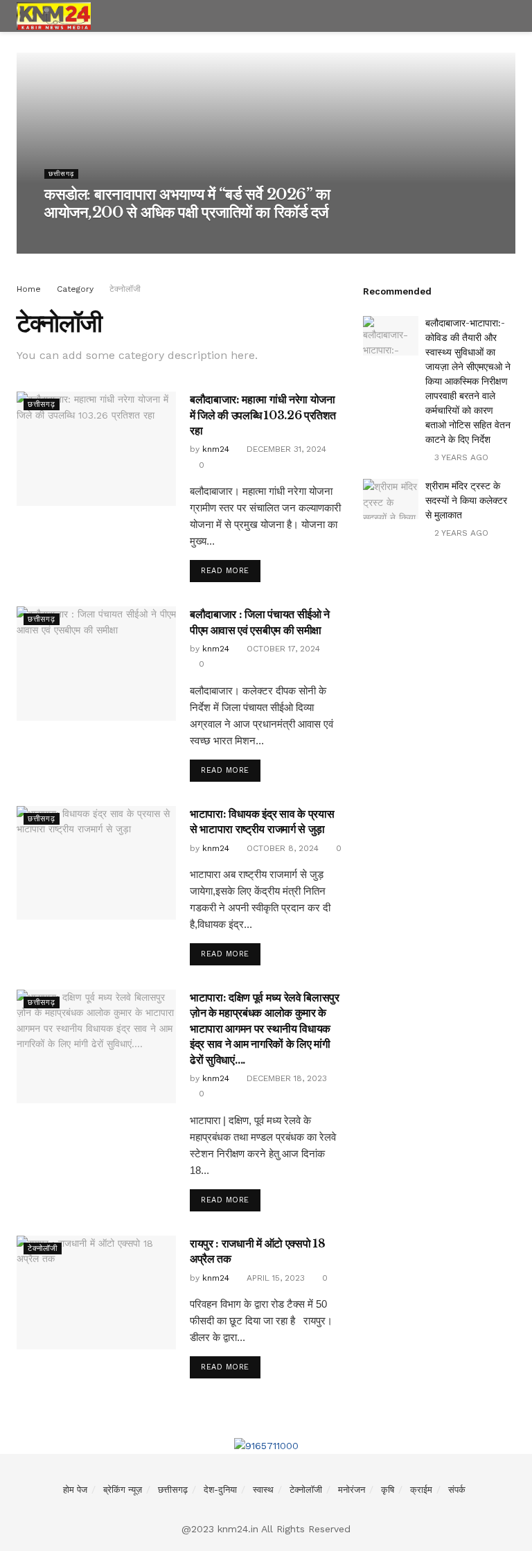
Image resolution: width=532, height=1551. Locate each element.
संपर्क (457, 1489)
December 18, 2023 (285, 1078)
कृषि (387, 1489)
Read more (225, 570)
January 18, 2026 (124, 239)
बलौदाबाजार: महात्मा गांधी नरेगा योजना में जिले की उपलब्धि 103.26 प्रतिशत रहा (262, 414)
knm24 (66, 239)
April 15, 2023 (274, 1278)
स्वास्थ (263, 1489)
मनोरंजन (351, 1489)
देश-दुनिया (220, 1489)
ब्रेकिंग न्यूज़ (122, 1489)
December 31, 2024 (285, 449)
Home (29, 289)
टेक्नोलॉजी (125, 289)
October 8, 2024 (281, 848)
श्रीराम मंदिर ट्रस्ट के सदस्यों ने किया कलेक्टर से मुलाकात (466, 500)
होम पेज (75, 1489)
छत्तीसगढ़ (61, 173)
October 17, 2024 (282, 649)
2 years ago (460, 533)
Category (75, 289)
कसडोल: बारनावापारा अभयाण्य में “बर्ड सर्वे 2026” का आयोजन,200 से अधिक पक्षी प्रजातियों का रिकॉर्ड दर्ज (187, 203)
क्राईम (421, 1489)
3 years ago (460, 457)
